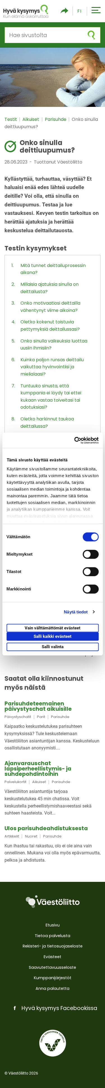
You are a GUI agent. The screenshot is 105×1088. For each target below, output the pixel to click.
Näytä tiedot (76, 611)
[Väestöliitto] (52, 901)
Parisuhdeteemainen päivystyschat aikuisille (38, 706)
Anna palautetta (52, 988)
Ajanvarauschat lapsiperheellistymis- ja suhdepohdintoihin (37, 769)
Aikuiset (31, 119)
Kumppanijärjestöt (52, 978)
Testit (11, 119)
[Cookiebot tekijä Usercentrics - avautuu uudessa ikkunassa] (75, 440)
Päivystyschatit (17, 716)
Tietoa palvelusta (52, 936)
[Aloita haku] (91, 35)
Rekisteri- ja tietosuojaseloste (53, 946)
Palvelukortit (15, 781)
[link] (52, 726)
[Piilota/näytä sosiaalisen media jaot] (64, 11)
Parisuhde (56, 119)
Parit (41, 716)
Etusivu (53, 925)
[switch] (91, 554)
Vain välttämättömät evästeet (52, 628)
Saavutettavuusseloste (52, 967)
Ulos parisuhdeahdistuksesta (46, 828)
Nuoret (31, 836)
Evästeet (52, 957)
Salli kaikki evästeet (52, 636)
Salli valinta (53, 646)
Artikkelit (11, 836)
